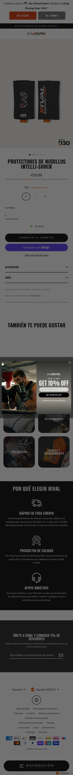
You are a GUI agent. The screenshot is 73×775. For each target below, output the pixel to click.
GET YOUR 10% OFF (54, 395)
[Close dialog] (69, 362)
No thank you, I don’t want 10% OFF (53, 400)
